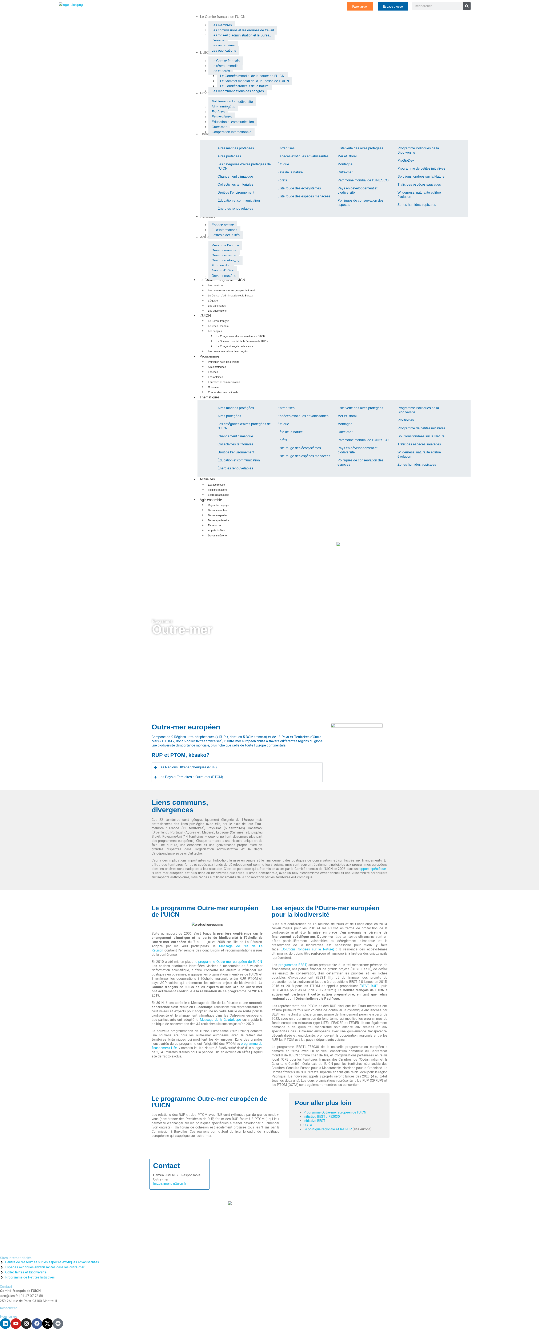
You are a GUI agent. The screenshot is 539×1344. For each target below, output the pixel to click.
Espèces (213, 372)
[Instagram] (26, 1323)
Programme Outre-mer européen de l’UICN (334, 1112)
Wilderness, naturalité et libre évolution (419, 194)
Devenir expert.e (217, 515)
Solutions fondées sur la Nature (421, 176)
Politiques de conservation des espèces (360, 202)
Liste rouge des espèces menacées (304, 196)
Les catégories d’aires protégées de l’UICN (244, 166)
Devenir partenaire (218, 520)
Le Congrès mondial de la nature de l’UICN (240, 336)
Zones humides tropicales (417, 204)
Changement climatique (235, 176)
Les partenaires (217, 305)
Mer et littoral (347, 156)
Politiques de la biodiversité (223, 361)
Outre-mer (345, 172)
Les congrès (215, 331)
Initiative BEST (314, 1121)
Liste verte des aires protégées (360, 148)
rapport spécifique (373, 869)
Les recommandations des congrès (228, 351)
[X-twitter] (47, 1323)
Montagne (345, 164)
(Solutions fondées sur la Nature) (307, 949)
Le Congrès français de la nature (234, 346)
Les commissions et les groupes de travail (231, 290)
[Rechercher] (467, 6)
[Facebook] (37, 1323)
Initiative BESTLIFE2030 (321, 1117)
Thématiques (210, 397)
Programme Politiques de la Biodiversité (418, 150)
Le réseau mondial (218, 326)
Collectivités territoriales (235, 184)
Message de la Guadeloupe (220, 1020)
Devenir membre (217, 510)
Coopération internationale (223, 392)
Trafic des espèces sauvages (419, 184)
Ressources (8, 1308)
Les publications (217, 310)
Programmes (210, 356)
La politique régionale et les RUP (327, 1129)
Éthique (283, 164)
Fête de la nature (290, 172)
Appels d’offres (216, 530)
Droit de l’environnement (235, 192)
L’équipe (213, 300)
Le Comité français (218, 321)
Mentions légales (98, 1336)
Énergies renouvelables (235, 208)
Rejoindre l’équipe (218, 505)
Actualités (207, 479)
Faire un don (215, 525)
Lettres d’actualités (218, 494)
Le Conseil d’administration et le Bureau (230, 295)
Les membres (215, 285)
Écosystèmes (215, 377)
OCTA (307, 1125)
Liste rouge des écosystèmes (299, 188)
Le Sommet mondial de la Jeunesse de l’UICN (242, 341)
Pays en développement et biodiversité (357, 190)
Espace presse (216, 484)
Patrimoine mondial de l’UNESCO (363, 180)
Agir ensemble (211, 500)
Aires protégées (229, 156)
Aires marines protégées (235, 148)
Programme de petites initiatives (421, 168)
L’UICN (205, 316)
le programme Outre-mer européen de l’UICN (228, 962)
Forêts (282, 180)
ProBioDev (406, 160)
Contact (6, 1287)
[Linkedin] (5, 1323)
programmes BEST (293, 965)
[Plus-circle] (58, 1323)
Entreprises (286, 148)
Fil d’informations (217, 489)
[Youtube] (16, 1323)
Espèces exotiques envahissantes (303, 156)
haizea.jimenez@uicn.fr (169, 1184)
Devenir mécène (217, 535)
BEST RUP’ (370, 986)
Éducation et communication (238, 200)
